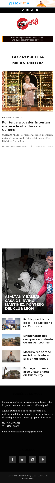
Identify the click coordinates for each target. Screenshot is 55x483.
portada (17, 117)
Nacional (7, 117)
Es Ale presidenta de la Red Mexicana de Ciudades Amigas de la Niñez (37, 324)
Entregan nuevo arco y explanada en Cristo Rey (36, 372)
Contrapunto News (16, 146)
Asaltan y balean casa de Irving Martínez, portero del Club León (24, 303)
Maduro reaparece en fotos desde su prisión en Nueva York (37, 357)
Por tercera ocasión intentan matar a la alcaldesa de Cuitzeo (26, 126)
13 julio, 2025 (39, 146)
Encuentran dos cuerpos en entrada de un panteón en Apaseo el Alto (38, 341)
